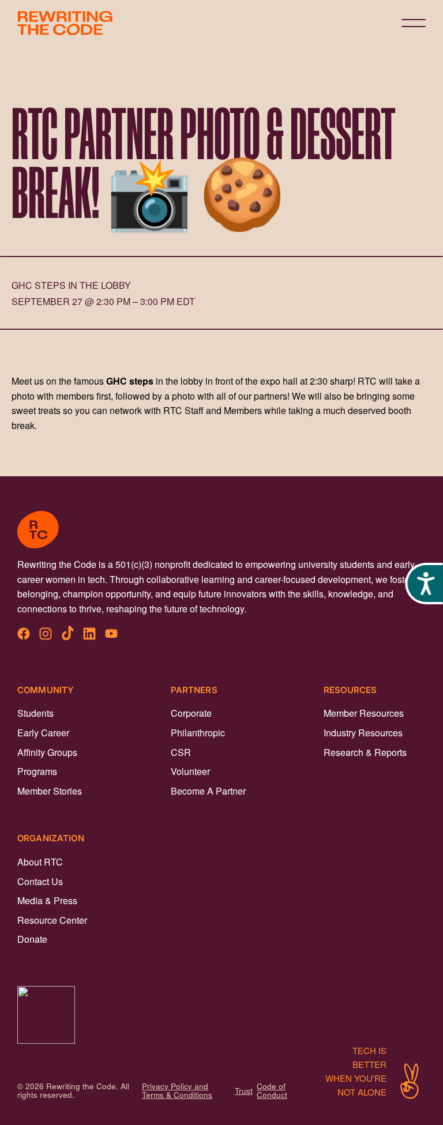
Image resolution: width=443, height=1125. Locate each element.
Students (35, 713)
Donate (32, 939)
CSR (181, 752)
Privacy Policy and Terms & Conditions (177, 1090)
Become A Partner (208, 790)
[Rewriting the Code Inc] (221, 1015)
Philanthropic (198, 732)
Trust (244, 1090)
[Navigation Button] (413, 23)
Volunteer (190, 771)
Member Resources (364, 713)
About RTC (40, 861)
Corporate (191, 713)
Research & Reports (365, 752)
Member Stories (49, 790)
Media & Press (47, 900)
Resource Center (52, 920)
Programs (37, 771)
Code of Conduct (272, 1090)
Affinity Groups (47, 752)
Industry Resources (363, 732)
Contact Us (40, 881)
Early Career (43, 732)
